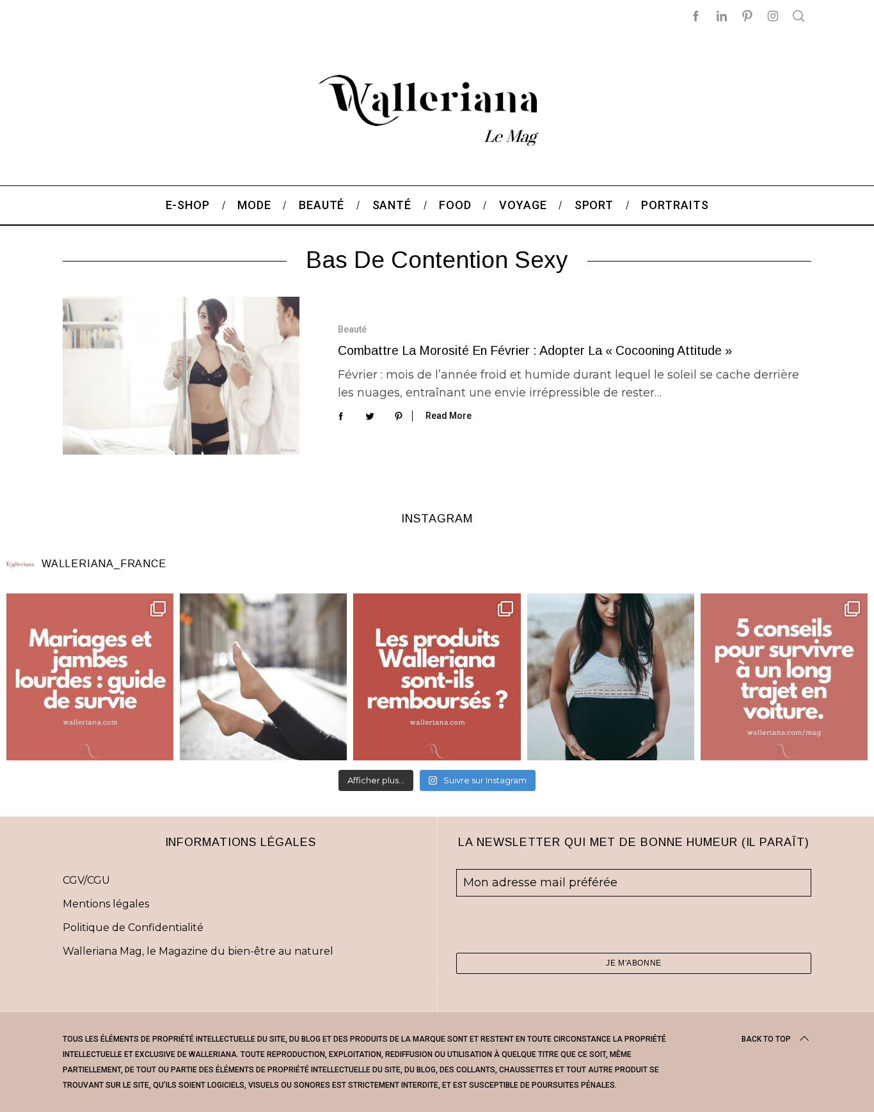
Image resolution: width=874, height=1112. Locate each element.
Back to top (766, 1039)
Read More (448, 416)
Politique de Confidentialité (133, 927)
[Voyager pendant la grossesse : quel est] (610, 676)
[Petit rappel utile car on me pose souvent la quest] (436, 676)
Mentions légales (106, 904)
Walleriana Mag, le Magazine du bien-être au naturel (198, 951)
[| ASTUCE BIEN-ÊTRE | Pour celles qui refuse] (89, 676)
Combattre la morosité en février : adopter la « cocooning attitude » (535, 350)
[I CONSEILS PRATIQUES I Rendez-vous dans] (784, 676)
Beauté (352, 329)
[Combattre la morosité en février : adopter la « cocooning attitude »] (181, 376)
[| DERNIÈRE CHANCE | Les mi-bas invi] (263, 676)
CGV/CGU (86, 880)
